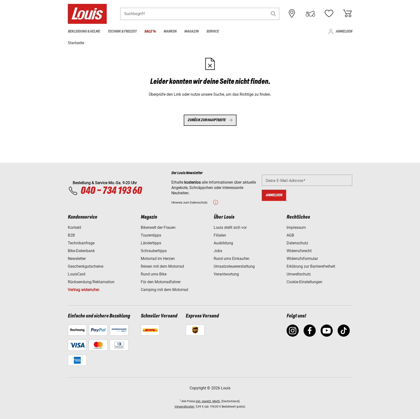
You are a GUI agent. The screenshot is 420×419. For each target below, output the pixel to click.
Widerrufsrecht (299, 250)
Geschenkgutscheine (85, 266)
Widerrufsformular (302, 258)
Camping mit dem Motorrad (164, 289)
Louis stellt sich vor (230, 227)
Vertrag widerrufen (83, 289)
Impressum (296, 227)
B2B (71, 235)
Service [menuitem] (212, 31)
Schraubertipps (154, 250)
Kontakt (74, 227)
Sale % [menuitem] (150, 31)
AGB (290, 235)
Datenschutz (297, 243)
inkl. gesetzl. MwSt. (208, 401)
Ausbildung (223, 243)
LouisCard (76, 274)
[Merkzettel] (329, 13)
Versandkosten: (185, 406)
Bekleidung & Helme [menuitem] (84, 31)
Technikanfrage (81, 243)
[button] (273, 13)
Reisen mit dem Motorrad (162, 266)
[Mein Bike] (310, 13)
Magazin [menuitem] (191, 31)
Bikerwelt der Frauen (158, 227)
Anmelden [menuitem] (344, 31)
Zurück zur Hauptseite (207, 120)
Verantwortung (226, 274)
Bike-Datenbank (81, 250)
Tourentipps (151, 235)
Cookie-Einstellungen (304, 282)
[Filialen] (292, 13)
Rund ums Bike (153, 274)
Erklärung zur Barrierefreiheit (311, 266)
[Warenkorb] (347, 13)
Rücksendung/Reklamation (91, 282)
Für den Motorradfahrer (161, 282)
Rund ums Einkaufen (231, 258)
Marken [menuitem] (170, 31)
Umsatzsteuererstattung (234, 266)
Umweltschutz (299, 274)
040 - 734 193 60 (111, 191)
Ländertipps (151, 243)
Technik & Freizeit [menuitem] (122, 31)
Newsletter (77, 258)
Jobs (218, 250)
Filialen (220, 235)
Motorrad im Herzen (158, 258)
